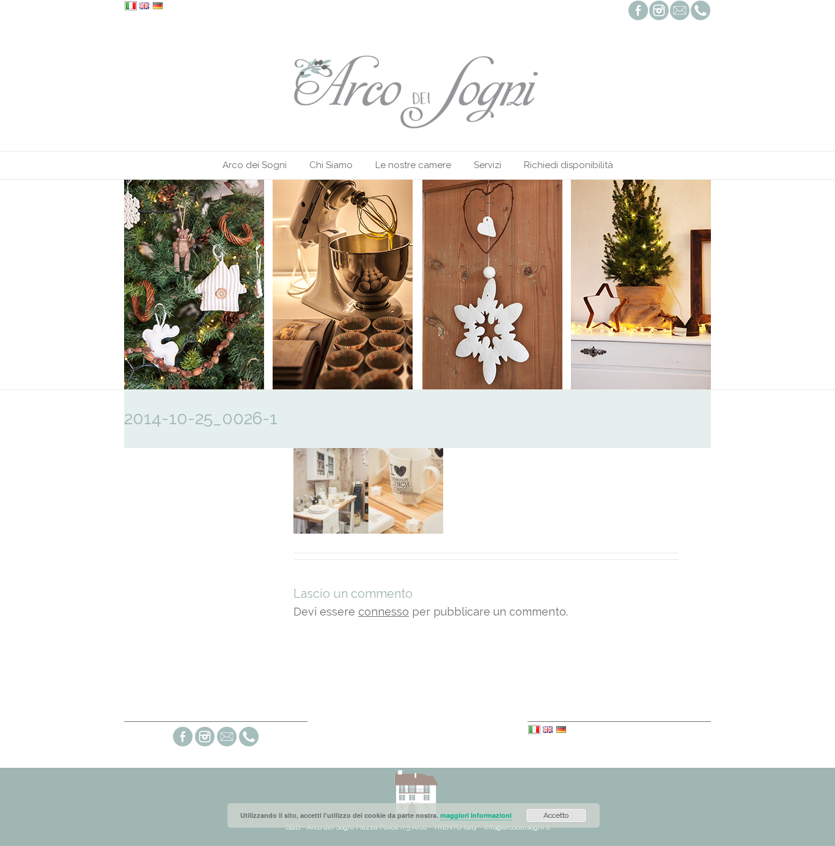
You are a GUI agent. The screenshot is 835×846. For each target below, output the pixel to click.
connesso (383, 611)
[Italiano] (131, 7)
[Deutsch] (157, 7)
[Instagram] (205, 744)
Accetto (555, 815)
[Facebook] (183, 744)
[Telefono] (249, 744)
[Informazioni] (227, 744)
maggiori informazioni (476, 815)
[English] (144, 7)
